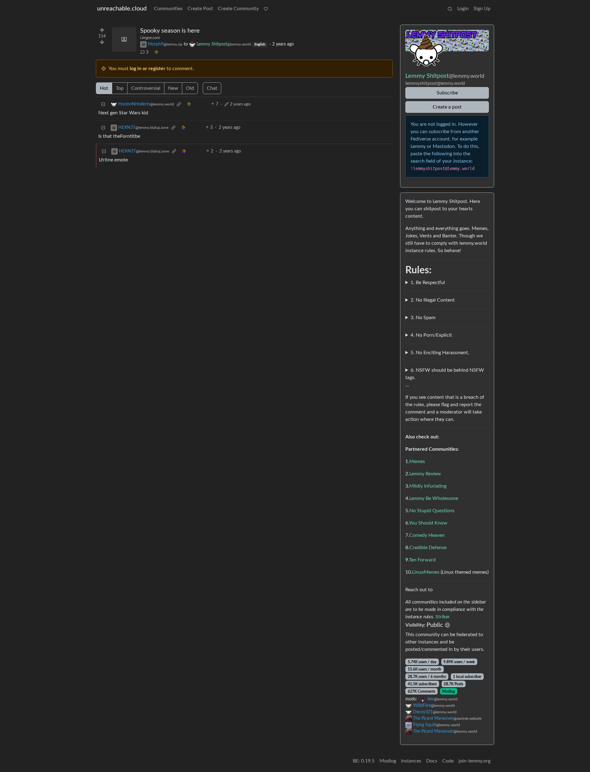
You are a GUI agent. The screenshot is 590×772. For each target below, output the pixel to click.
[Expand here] (124, 39)
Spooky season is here (170, 31)
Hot (104, 88)
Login (463, 8)
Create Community (238, 8)
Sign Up (482, 8)
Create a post (447, 107)
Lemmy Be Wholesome (433, 498)
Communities (168, 8)
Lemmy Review (425, 473)
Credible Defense (427, 547)
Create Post (200, 8)
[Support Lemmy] (265, 8)
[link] (156, 52)
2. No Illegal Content (433, 300)
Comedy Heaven (427, 535)
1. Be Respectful (428, 282)
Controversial (145, 88)
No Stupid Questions (431, 510)
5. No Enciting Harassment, (440, 352)
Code (448, 760)
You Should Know (428, 523)
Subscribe (447, 92)
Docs (431, 760)
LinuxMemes (425, 572)
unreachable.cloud (122, 9)
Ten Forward (422, 559)
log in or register (147, 68)
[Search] (450, 8)
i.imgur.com (150, 38)
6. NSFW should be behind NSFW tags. (444, 374)
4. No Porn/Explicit (431, 335)
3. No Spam (423, 317)
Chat (212, 88)
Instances (411, 760)
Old (190, 88)
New (173, 88)
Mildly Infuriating (427, 486)
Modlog (448, 691)
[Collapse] (103, 104)
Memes (417, 461)
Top (120, 88)
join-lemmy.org (474, 760)
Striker (442, 616)
